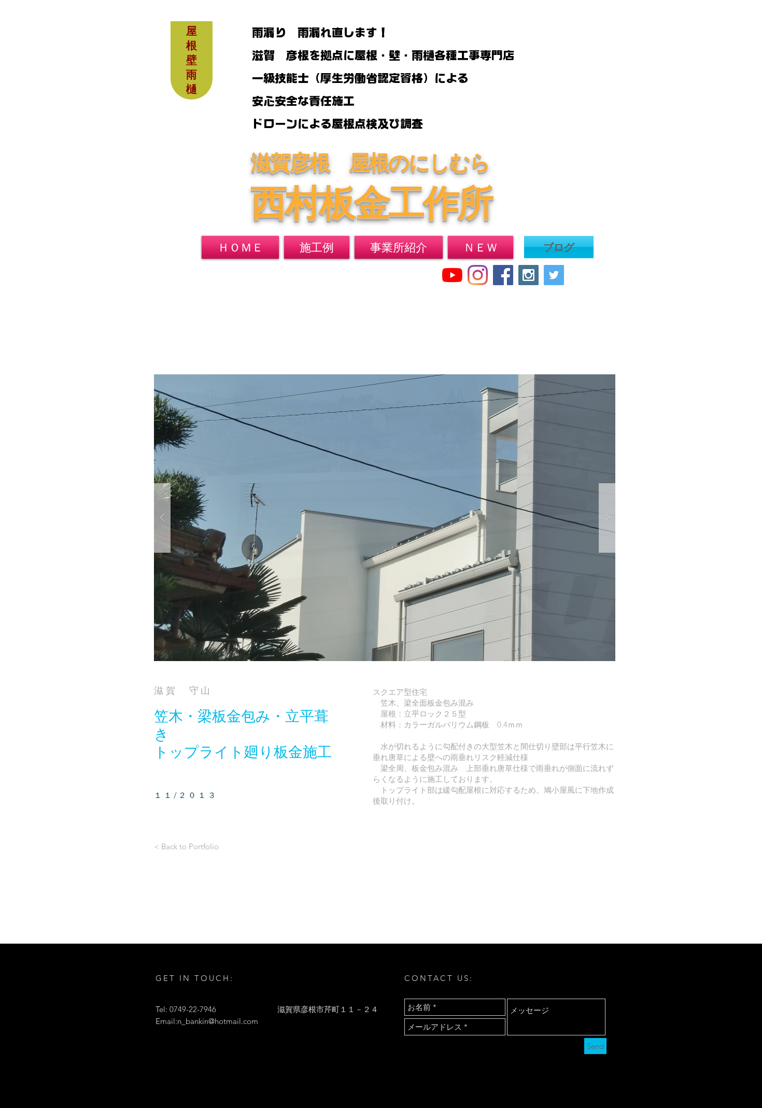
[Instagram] (478, 275)
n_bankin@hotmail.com (217, 1021)
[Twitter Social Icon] (554, 275)
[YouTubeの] (452, 275)
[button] (384, 517)
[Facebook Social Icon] (503, 275)
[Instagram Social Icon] (528, 275)
